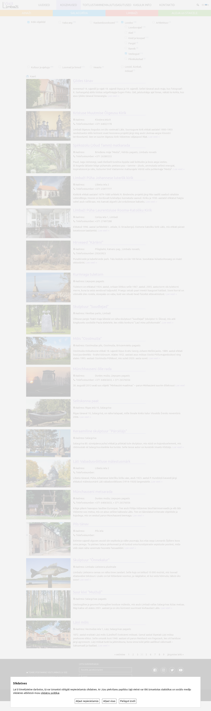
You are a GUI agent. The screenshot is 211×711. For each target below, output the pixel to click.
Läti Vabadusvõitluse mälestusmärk (101, 461)
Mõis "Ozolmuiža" (87, 338)
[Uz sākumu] (10, 5)
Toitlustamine (93, 5)
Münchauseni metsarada (92, 491)
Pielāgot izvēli (127, 701)
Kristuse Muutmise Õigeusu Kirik (99, 113)
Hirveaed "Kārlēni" (88, 242)
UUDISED (44, 5)
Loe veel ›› (113, 96)
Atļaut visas (109, 701)
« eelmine (119, 654)
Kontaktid (167, 5)
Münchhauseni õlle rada (92, 369)
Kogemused (68, 5)
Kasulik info (142, 5)
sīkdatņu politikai (50, 693)
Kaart (33, 76)
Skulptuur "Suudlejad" (91, 306)
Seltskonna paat (86, 401)
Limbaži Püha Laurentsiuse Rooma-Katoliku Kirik (112, 210)
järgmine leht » (175, 654)
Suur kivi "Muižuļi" (87, 592)
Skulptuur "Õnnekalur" (91, 560)
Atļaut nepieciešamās (87, 701)
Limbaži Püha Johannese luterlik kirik (103, 178)
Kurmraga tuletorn (88, 274)
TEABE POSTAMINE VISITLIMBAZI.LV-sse (47, 672)
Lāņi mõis (81, 622)
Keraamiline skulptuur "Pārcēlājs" (100, 431)
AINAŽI (26, 13)
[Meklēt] (198, 5)
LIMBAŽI (131, 13)
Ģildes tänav (83, 81)
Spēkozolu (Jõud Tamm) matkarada (101, 145)
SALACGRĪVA (79, 13)
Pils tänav (81, 524)
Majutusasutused (117, 5)
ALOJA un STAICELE (185, 13)
